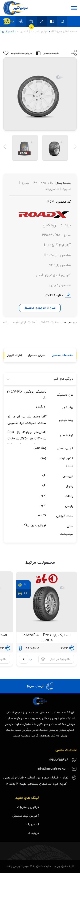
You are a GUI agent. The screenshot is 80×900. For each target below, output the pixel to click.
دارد (44, 475)
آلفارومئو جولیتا (34, 432)
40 (35, 183)
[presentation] (74, 147)
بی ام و (19, 417)
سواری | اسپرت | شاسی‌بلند (32, 31)
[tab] (62, 355)
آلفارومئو (40, 417)
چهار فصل (40, 448)
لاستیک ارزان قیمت (24, 322)
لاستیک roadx (50, 322)
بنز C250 (27, 438)
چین (43, 458)
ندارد (43, 495)
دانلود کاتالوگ (54, 295)
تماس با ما (32, 824)
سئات (42, 423)
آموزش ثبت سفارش (25, 816)
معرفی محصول (36, 355)
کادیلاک (31, 423)
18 (51, 183)
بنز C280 (13, 438)
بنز (29, 417)
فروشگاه (55, 31)
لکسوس (13, 423)
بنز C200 (14, 432)
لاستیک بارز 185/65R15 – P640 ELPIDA (46, 638)
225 (43, 183)
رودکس (41, 407)
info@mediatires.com (53, 769)
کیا (22, 423)
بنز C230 (40, 438)
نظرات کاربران (14, 355)
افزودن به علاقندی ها (21, 53)
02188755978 (58, 760)
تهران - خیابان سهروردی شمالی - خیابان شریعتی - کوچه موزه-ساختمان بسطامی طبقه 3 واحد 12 (35, 781)
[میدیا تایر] (16, 8)
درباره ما (33, 833)
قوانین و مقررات (28, 807)
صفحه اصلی (70, 31)
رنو (9, 417)
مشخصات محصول (62, 355)
